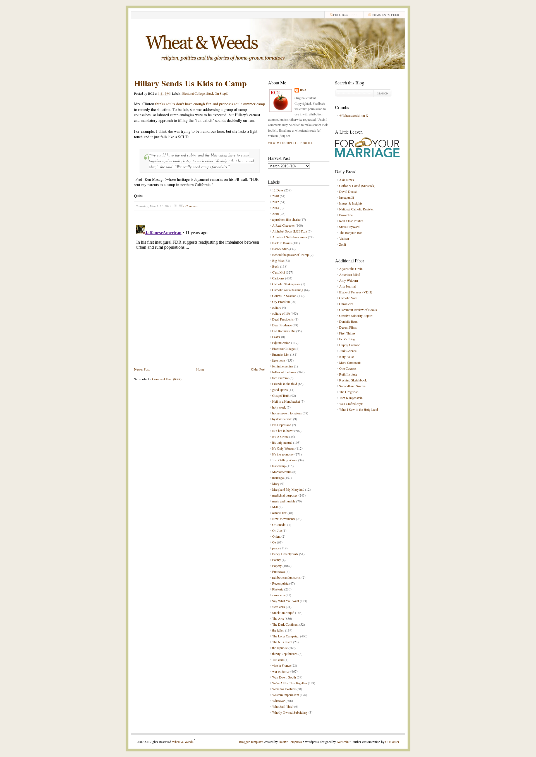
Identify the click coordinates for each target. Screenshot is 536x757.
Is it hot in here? (282, 430)
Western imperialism (285, 694)
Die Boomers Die (283, 331)
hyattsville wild (282, 419)
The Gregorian (348, 392)
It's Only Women (283, 448)
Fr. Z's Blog (347, 339)
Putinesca (278, 571)
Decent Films (348, 327)
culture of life (281, 313)
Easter (276, 336)
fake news (279, 360)
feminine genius (282, 366)
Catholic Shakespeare (286, 284)
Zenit (342, 244)
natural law (279, 513)
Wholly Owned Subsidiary (290, 712)
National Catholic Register (356, 209)
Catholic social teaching (287, 290)
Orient (276, 536)
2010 (275, 196)
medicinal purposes (285, 495)
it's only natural (282, 442)
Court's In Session (284, 295)
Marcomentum (281, 471)
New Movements (283, 518)
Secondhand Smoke (352, 386)
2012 (275, 202)
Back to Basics (282, 243)
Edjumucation (281, 342)
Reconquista (280, 583)
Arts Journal (347, 286)
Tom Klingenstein (351, 397)
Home (200, 369)
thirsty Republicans (285, 653)
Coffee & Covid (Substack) (357, 185)
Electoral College (193, 93)
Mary (275, 483)
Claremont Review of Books (358, 309)
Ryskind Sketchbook (353, 380)
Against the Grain (351, 268)
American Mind (349, 274)
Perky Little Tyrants (285, 554)
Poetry (276, 559)
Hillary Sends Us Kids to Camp (190, 83)
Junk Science (347, 350)
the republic (280, 648)
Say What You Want (285, 601)
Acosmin (343, 741)
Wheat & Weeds (182, 741)
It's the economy (283, 454)
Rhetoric (277, 589)
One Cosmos (347, 368)
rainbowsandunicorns (286, 577)
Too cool (278, 659)
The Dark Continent (285, 624)
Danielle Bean (348, 321)
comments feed (385, 15)
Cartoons (278, 278)
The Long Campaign (285, 636)
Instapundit (346, 197)
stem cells (278, 606)
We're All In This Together (289, 683)
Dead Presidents (283, 319)
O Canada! (279, 524)
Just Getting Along (284, 460)
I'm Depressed (281, 425)
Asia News (346, 179)
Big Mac (278, 260)
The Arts (278, 618)
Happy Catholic (349, 345)
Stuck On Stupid (217, 93)
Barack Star (280, 248)
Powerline (346, 215)
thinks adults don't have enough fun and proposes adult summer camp (210, 103)
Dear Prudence (282, 325)
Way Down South (284, 677)
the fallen (278, 630)
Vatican (344, 238)
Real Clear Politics (351, 221)
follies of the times (284, 372)
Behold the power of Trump (290, 254)
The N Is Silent (282, 642)
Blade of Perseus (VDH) (355, 292)
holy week (279, 407)
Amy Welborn (348, 280)
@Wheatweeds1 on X (353, 115)
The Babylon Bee (350, 232)
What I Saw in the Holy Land (358, 409)
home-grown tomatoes (287, 413)
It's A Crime (280, 436)
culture (276, 307)
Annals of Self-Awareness (289, 237)
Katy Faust (346, 356)
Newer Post (142, 369)
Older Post (258, 369)
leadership (279, 466)
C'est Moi (278, 272)
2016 (275, 213)
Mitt (275, 507)
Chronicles (346, 304)
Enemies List (280, 354)
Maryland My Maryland (288, 489)
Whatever (278, 700)
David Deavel (348, 191)
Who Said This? (282, 706)
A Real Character (283, 225)
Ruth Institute (348, 374)
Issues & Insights (350, 203)
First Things (347, 333)
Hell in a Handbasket (286, 401)
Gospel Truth (280, 395)
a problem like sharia (286, 219)
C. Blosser (392, 741)
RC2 (303, 90)
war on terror (280, 671)
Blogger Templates (251, 741)
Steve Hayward (349, 226)
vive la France (281, 665)
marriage (278, 477)
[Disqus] (199, 293)
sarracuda (278, 595)
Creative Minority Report (355, 315)
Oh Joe (277, 530)
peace (275, 548)
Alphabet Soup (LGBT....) (289, 231)
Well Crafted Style (351, 403)
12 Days (277, 190)
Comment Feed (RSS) (166, 379)
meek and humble (283, 501)
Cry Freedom (281, 301)
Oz (274, 542)
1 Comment (190, 206)
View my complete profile (290, 143)
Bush (275, 266)
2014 (275, 207)
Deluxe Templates (290, 741)
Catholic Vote (348, 298)
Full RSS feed (345, 15)
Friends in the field (284, 383)
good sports (280, 389)
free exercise (280, 378)
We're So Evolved (284, 689)
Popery (277, 565)
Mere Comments (350, 362)
